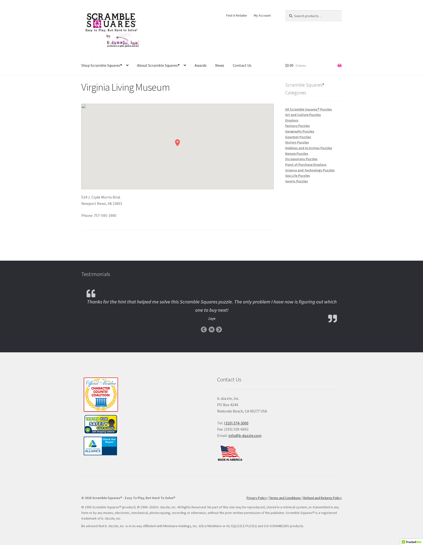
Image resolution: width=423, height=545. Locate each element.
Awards (201, 65)
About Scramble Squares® (158, 65)
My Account (262, 15)
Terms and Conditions (285, 498)
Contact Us (242, 65)
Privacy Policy (257, 498)
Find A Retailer (236, 15)
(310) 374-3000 (236, 423)
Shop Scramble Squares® (101, 65)
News (219, 65)
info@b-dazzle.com (244, 435)
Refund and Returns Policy (322, 498)
